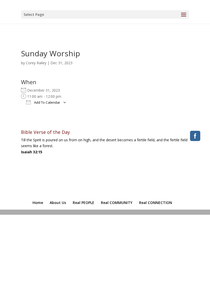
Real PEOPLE (83, 202)
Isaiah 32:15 (31, 151)
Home (38, 202)
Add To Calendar (46, 102)
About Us (58, 202)
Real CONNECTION (155, 202)
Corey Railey (36, 62)
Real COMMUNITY (116, 202)
